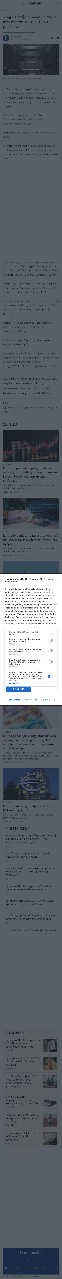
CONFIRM (18, 689)
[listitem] (31, 633)
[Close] (56, 579)
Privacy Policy (48, 700)
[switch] (50, 640)
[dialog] (31, 639)
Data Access (31, 700)
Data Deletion (14, 700)
